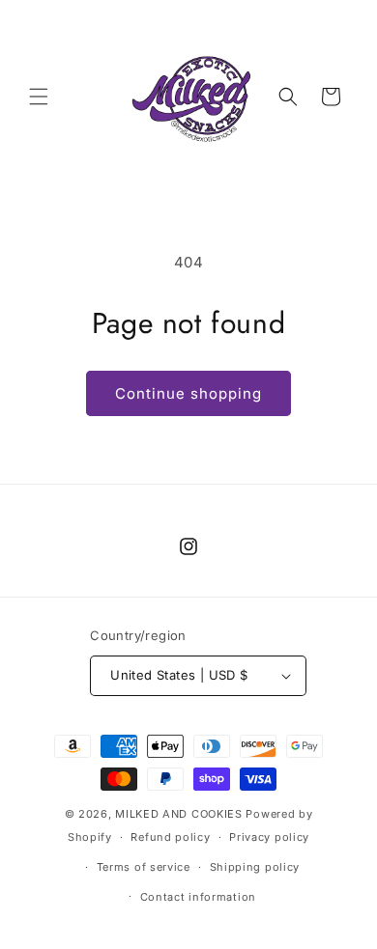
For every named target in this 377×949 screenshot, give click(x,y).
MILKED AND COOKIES (179, 814)
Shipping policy (255, 867)
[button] (38, 96)
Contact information (198, 897)
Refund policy (170, 837)
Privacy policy (269, 837)
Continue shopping (188, 393)
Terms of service (143, 867)
